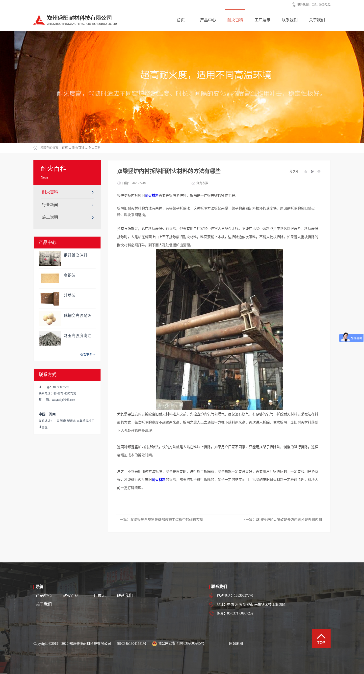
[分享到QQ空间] (305, 171)
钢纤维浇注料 (75, 255)
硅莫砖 (70, 295)
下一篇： (282, 519)
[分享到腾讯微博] (312, 171)
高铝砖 (70, 275)
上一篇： (159, 519)
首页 (181, 20)
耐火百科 (78, 148)
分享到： (295, 171)
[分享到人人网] (318, 171)
